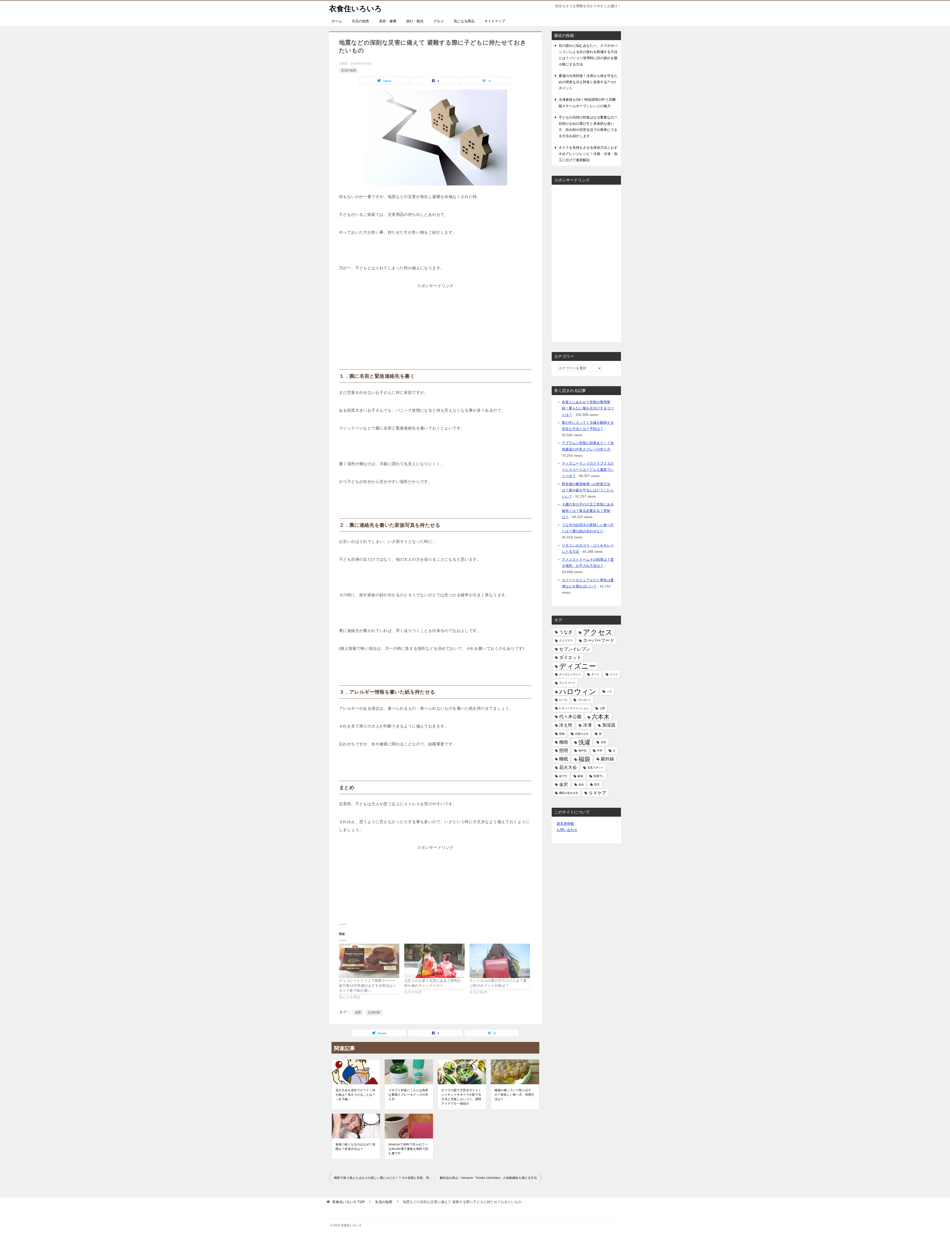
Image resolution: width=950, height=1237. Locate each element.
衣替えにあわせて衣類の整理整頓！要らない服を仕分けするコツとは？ (588, 408)
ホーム (337, 21)
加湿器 (609, 725)
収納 (562, 733)
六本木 (601, 716)
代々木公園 (570, 716)
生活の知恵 (360, 21)
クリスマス (566, 640)
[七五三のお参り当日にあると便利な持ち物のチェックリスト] (434, 961)
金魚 (581, 784)
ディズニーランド (570, 674)
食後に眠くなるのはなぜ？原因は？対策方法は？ (355, 1147)
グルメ (438, 21)
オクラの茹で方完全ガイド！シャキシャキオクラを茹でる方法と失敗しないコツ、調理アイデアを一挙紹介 (461, 1096)
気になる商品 (464, 21)
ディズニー (577, 666)
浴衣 (603, 742)
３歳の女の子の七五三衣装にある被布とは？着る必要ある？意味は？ (588, 510)
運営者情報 (565, 824)
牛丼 (599, 750)
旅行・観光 (415, 21)
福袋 (584, 759)
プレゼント (584, 699)
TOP (348, 1202)
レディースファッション (574, 708)
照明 (563, 750)
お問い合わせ (567, 830)
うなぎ (565, 632)
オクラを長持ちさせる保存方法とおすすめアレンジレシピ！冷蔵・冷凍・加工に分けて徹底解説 (588, 154)
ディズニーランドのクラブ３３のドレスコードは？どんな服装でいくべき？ (588, 469)
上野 (602, 708)
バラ (609, 691)
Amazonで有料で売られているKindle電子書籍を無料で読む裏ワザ (408, 1149)
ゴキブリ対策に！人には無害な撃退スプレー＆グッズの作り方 (408, 1094)
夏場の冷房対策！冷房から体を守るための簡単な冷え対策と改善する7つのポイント (588, 82)
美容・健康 (387, 21)
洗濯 (584, 742)
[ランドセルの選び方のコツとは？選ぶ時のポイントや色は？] (500, 961)
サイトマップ (494, 21)
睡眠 (563, 759)
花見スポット (595, 767)
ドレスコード (567, 682)
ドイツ (614, 674)
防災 (597, 784)
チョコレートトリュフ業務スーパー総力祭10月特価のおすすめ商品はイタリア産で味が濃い (368, 985)
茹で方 (563, 776)
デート (595, 674)
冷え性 (565, 725)
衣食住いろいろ (355, 8)
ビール (563, 699)
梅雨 (563, 742)
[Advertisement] (435, 321)
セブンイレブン (574, 649)
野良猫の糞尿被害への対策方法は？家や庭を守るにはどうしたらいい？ (588, 490)
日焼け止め (582, 733)
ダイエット (570, 657)
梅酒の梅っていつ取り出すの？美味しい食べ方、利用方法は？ (514, 1094)
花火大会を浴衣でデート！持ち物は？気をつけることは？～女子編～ (355, 1094)
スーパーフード (598, 640)
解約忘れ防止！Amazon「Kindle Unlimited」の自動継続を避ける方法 (488, 1178)
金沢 (563, 784)
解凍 (580, 776)
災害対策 (374, 1012)
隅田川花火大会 (568, 792)
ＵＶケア (597, 792)
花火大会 (568, 767)
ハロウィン (577, 691)
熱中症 (582, 750)
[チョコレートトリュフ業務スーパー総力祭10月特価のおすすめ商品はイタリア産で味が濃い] (369, 961)
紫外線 (607, 759)
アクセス (598, 632)
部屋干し (599, 776)
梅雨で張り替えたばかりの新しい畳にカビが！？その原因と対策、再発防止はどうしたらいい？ (384, 1178)
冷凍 (587, 725)
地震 (358, 1012)
